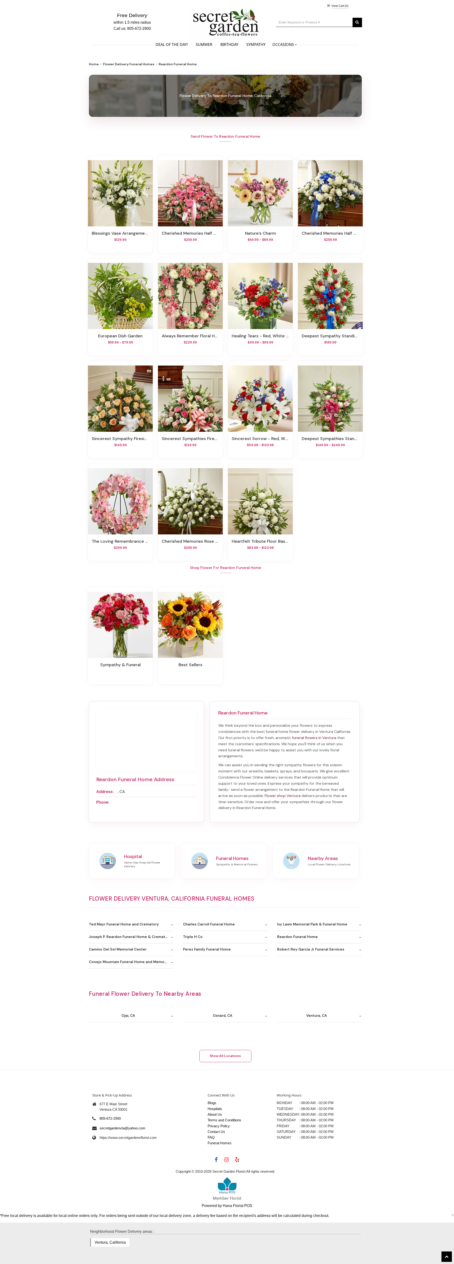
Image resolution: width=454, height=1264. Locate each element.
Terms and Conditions (224, 1120)
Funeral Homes (219, 1143)
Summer (204, 44)
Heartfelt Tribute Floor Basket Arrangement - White (260, 541)
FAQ (211, 1137)
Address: (105, 791)
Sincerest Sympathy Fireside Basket (120, 438)
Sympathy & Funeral (120, 665)
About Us (215, 1114)
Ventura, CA (316, 1015)
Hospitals (215, 1109)
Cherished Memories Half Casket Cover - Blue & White (330, 233)
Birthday (229, 44)
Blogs (212, 1103)
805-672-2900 (110, 1118)
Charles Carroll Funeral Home (209, 924)
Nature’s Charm (260, 233)
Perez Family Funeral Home (207, 949)
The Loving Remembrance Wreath (120, 541)
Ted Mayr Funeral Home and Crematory (124, 924)
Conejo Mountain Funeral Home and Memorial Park (131, 962)
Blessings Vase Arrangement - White (120, 233)
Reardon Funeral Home (297, 936)
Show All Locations (225, 1056)
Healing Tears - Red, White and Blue (260, 336)
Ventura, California (110, 1242)
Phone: (102, 802)
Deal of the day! (172, 44)
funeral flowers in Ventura (314, 737)
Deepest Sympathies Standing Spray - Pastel (330, 438)
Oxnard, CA (222, 1015)
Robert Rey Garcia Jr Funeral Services (310, 949)
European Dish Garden (120, 336)
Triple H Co (193, 936)
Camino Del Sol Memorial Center (118, 949)
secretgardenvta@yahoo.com (122, 1128)
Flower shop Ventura (283, 795)
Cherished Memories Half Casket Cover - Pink (190, 233)
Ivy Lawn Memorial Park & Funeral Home (312, 924)
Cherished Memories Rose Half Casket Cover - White (190, 541)
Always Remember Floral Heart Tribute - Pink (190, 336)
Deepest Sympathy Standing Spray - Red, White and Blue (330, 336)
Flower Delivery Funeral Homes (128, 64)
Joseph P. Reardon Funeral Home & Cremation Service (131, 936)
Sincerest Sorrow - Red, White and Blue (260, 438)
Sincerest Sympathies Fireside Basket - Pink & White (190, 438)
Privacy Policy (219, 1126)
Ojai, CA (128, 1015)
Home (94, 64)
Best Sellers (190, 665)
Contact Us (216, 1132)
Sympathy (256, 44)
